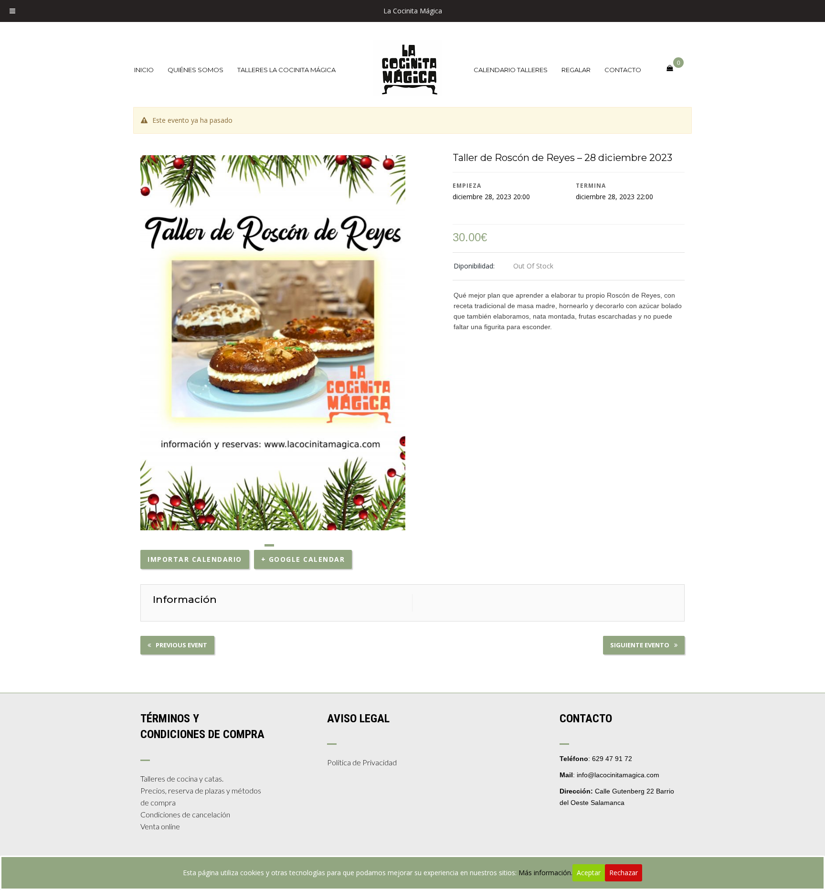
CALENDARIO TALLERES (511, 70)
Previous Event (181, 645)
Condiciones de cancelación (185, 814)
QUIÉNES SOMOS (195, 70)
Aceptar (589, 872)
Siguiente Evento (639, 645)
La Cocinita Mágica (412, 10)
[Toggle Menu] (12, 11)
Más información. (545, 872)
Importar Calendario (195, 559)
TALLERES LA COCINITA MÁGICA (286, 70)
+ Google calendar (303, 559)
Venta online (160, 826)
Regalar (576, 70)
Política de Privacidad (362, 762)
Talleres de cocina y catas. (181, 778)
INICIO (144, 70)
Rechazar (623, 872)
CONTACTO (622, 70)
